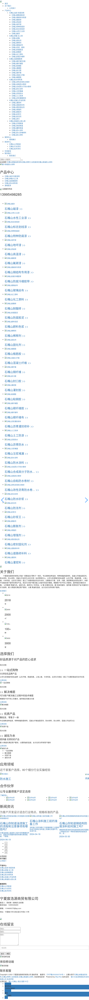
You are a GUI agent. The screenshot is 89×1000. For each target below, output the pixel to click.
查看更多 (8, 185)
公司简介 (12, 8)
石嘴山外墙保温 (17, 123)
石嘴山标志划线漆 (18, 29)
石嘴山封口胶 (16, 70)
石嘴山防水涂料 (17, 89)
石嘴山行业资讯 (15, 146)
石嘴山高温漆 (16, 22)
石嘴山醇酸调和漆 (18, 15)
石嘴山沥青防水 (17, 93)
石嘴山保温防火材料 (45, 162)
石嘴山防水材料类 (15, 79)
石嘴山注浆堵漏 (17, 91)
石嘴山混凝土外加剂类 (17, 100)
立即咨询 (3, 680)
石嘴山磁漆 (16, 33)
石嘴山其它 (16, 118)
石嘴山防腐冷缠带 (18, 56)
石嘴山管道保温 (17, 125)
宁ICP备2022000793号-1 (55, 974)
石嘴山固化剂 (16, 40)
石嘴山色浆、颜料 (18, 47)
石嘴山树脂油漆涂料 (14, 162)
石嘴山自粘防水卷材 (19, 84)
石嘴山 (14, 981)
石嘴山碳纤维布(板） (19, 61)
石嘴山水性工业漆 (18, 31)
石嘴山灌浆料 (16, 102)
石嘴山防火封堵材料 (19, 132)
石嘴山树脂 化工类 (16, 36)
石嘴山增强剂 (16, 109)
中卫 (26, 981)
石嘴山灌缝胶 (16, 68)
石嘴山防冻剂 (16, 116)
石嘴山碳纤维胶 (17, 63)
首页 (6, 3)
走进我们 (3, 591)
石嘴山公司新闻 (15, 144)
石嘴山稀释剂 (16, 42)
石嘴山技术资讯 (15, 148)
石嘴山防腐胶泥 (17, 49)
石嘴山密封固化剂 (18, 107)
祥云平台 (58, 977)
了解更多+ (3, 795)
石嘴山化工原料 (17, 54)
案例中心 (8, 137)
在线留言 (8, 151)
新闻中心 (8, 142)
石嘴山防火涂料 (17, 130)
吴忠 (19, 981)
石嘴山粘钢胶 (16, 66)
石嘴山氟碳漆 (16, 19)
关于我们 (8, 6)
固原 (23, 981)
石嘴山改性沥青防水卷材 (20, 82)
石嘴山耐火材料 (17, 135)
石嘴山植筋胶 (16, 77)
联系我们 (8, 153)
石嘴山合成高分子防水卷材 (21, 86)
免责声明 (10, 979)
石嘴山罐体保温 (17, 128)
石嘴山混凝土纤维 (18, 75)
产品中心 (8, 10)
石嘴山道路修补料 (18, 105)
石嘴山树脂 (16, 38)
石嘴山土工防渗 (17, 95)
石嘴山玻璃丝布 (17, 45)
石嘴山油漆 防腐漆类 (16, 13)
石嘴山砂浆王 (16, 114)
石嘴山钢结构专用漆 (19, 17)
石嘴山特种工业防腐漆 (30, 162)
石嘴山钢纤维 (16, 72)
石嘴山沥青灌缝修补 (19, 98)
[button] (2, 500)
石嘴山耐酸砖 (16, 52)
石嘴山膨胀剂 (16, 112)
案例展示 (12, 139)
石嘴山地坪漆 (16, 24)
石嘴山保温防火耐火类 (17, 121)
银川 (10, 981)
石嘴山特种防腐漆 (18, 26)
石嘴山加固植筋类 (15, 59)
